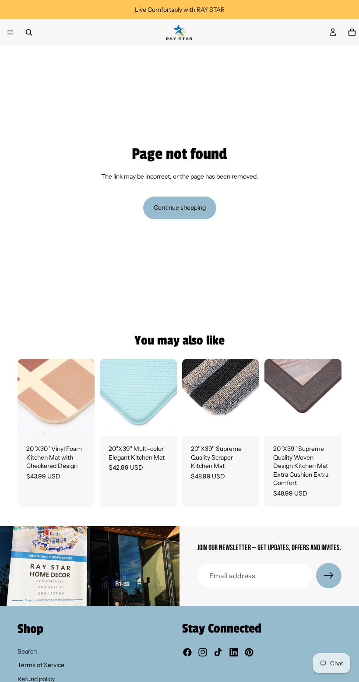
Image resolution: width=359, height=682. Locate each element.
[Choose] (81, 422)
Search (27, 651)
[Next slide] (85, 397)
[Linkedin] (234, 652)
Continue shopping (180, 207)
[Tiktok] (218, 652)
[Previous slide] (27, 397)
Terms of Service (41, 665)
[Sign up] (328, 575)
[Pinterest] (249, 652)
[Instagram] (202, 652)
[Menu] (10, 32)
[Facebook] (187, 652)
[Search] (29, 32)
